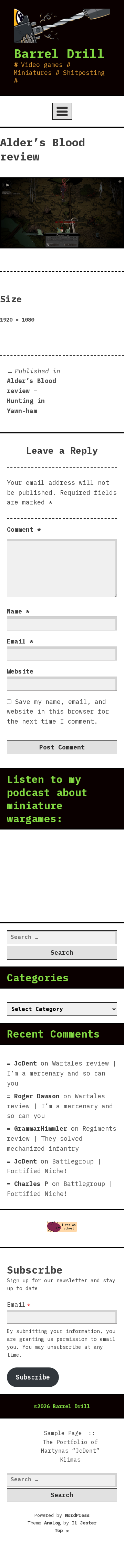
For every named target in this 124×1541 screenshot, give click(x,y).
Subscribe (33, 1377)
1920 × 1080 (17, 319)
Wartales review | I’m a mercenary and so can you (61, 1073)
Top (62, 1530)
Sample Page (63, 1433)
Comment (24, 529)
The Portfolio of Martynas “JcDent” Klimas (70, 1451)
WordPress (77, 1515)
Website (20, 671)
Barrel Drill (59, 53)
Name (18, 611)
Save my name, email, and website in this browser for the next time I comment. (58, 712)
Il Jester (84, 1523)
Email (20, 641)
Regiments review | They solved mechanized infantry (61, 1138)
